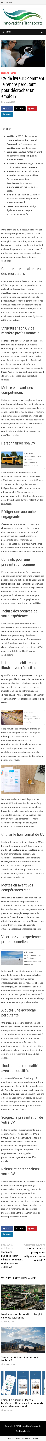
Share (8, 108)
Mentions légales (23, 1431)
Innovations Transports (30, 1426)
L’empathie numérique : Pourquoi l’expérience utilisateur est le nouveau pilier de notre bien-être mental (22, 1403)
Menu (8, 32)
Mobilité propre (8, 73)
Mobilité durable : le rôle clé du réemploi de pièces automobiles (21, 1316)
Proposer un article (30, 1438)
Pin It (33, 108)
